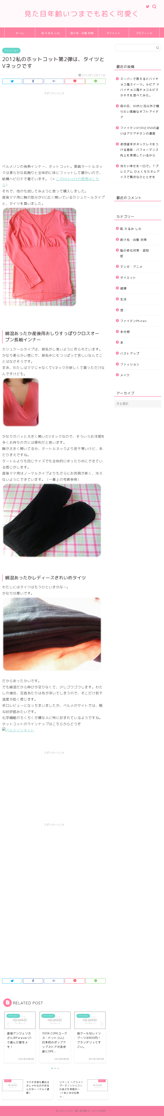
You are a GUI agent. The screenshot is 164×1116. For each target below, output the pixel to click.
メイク (125, 375)
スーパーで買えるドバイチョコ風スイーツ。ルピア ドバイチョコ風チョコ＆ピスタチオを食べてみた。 (140, 87)
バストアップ (129, 353)
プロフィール (144, 33)
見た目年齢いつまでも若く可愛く (82, 13)
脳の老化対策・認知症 (134, 253)
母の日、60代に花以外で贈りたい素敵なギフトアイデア (139, 111)
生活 (123, 299)
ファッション (11, 50)
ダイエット (113, 33)
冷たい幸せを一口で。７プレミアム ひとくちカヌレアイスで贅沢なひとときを (140, 171)
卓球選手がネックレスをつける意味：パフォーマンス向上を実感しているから (139, 149)
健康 (123, 288)
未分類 (125, 332)
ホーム (20, 33)
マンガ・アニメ (131, 267)
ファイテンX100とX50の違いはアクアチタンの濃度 (139, 130)
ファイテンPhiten (133, 321)
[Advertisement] (54, 127)
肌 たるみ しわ (50, 33)
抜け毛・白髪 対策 (82, 33)
